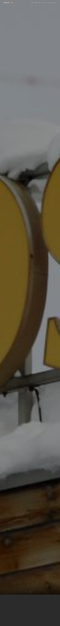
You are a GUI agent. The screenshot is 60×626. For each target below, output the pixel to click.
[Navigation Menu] (55, 2)
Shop (42, 2)
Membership (36, 2)
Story (32, 2)
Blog (39, 2)
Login (45, 2)
